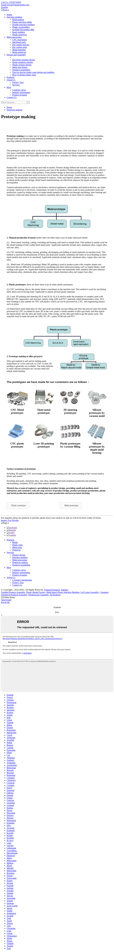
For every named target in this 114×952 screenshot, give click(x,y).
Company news (19, 90)
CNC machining (19, 39)
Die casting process (20, 45)
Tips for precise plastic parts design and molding (33, 72)
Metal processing (14, 37)
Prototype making (14, 110)
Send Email (6, 600)
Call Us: (11, 2)
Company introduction (22, 580)
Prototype (16, 550)
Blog (9, 87)
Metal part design (19, 67)
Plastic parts (17, 545)
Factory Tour (18, 82)
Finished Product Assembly (13, 592)
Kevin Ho (5, 602)
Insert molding (18, 32)
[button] (18, 505)
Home (9, 14)
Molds (15, 542)
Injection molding (14, 17)
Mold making (18, 19)
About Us (11, 80)
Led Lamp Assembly (89, 592)
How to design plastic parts (24, 75)
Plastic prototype (19, 34)
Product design (18, 555)
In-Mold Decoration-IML (23, 29)
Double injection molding (23, 24)
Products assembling (21, 70)
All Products (55, 595)
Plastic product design (21, 65)
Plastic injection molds (22, 22)
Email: (15, 5)
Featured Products (52, 590)
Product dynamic (19, 95)
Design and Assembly (16, 55)
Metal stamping (19, 50)
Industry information (21, 92)
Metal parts (17, 547)
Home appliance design (22, 62)
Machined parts (19, 42)
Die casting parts (19, 47)
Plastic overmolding (21, 27)
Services (16, 85)
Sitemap (64, 590)
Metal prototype (19, 52)
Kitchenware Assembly (38, 595)
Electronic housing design (23, 60)
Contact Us (12, 97)
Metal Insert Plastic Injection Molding (62, 592)
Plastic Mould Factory (35, 592)
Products (10, 77)
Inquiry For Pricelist (10, 520)
